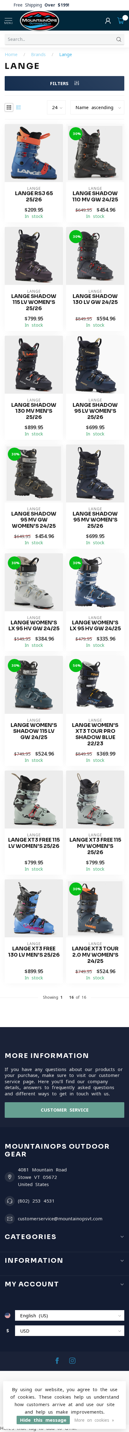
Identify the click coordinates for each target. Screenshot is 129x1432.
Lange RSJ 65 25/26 (34, 196)
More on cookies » (94, 1420)
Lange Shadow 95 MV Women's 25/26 (95, 520)
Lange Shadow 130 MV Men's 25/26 (33, 411)
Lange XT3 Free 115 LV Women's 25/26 (34, 843)
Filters (60, 83)
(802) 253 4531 (36, 1201)
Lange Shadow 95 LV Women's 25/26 (95, 411)
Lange (65, 54)
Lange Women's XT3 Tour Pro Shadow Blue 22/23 (95, 734)
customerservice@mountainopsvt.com (60, 1218)
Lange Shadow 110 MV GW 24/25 (95, 196)
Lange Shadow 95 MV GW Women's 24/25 (33, 520)
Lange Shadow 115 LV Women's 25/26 (33, 302)
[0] (120, 20)
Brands (38, 54)
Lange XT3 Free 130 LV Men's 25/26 (34, 952)
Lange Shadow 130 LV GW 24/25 (95, 299)
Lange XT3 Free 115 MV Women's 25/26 (95, 846)
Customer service (65, 1110)
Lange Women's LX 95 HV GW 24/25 (33, 626)
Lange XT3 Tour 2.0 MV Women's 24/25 (95, 955)
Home (11, 54)
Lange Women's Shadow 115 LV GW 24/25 (34, 731)
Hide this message (43, 1420)
